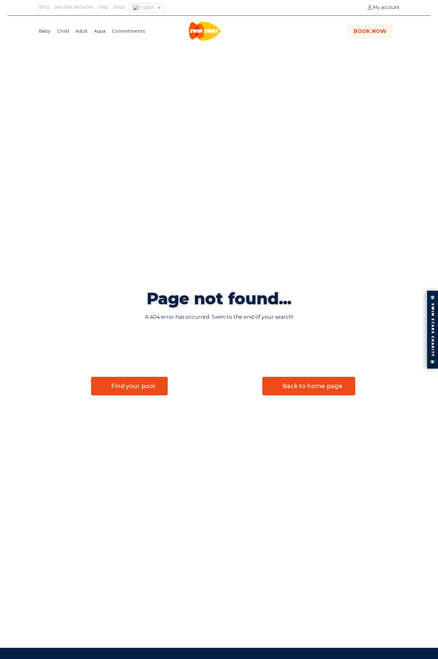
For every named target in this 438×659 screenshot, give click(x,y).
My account (386, 7)
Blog (44, 7)
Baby (45, 31)
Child (63, 31)
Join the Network (73, 7)
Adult (81, 31)
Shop (119, 7)
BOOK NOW (370, 31)
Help (103, 7)
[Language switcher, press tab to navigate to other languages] (147, 7)
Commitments (128, 31)
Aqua (99, 31)
